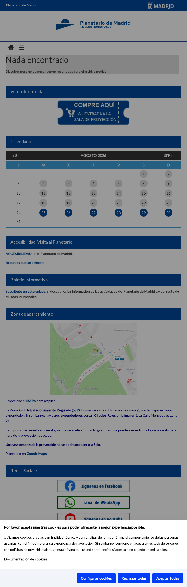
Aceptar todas (167, 578)
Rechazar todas (134, 578)
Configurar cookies (96, 578)
